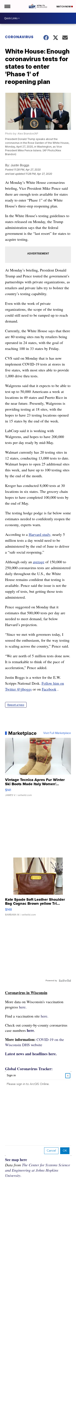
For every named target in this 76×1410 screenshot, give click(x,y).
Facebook (49, 689)
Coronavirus (19, 37)
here (30, 1030)
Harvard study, (40, 534)
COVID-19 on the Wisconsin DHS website (34, 1042)
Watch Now (63, 6)
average (38, 561)
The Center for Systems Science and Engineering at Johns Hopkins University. (37, 1170)
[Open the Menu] (7, 6)
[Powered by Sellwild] (65, 980)
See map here (16, 1159)
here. (23, 1006)
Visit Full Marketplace (57, 733)
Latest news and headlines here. (31, 1053)
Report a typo (15, 704)
